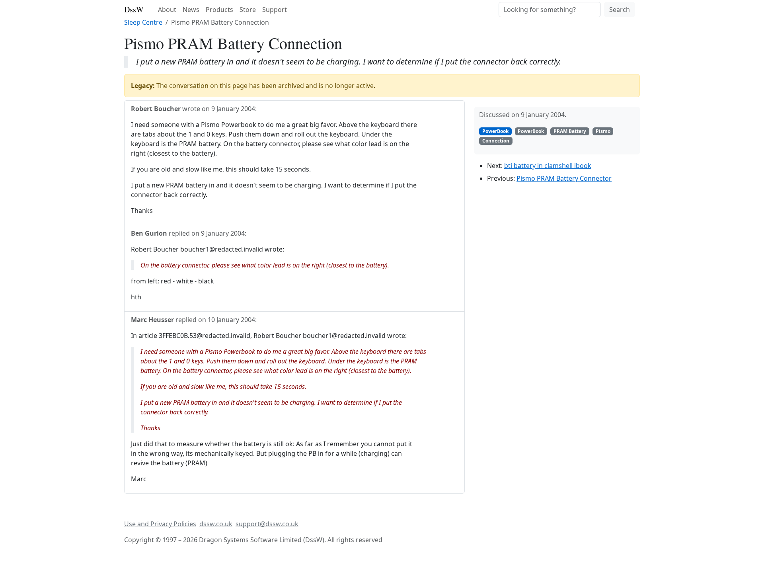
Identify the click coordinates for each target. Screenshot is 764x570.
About (167, 9)
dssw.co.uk (215, 523)
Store (248, 9)
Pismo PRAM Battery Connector (564, 178)
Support (274, 9)
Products (219, 9)
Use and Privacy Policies (160, 523)
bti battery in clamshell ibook (547, 165)
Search (619, 9)
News (191, 9)
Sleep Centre (143, 22)
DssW (134, 9)
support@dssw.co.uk (267, 523)
